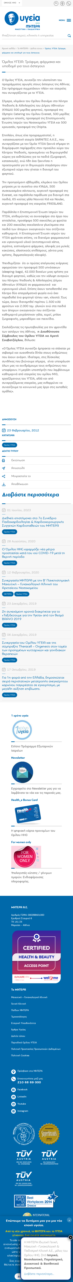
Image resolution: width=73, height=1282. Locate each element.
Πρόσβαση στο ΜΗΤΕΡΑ (30, 1071)
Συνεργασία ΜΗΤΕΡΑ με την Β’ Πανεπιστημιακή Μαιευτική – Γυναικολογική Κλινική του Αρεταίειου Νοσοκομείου (35, 584)
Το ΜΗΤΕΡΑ (22, 49)
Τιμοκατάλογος (19, 1017)
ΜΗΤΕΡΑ (8, 594)
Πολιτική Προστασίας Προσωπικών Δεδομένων (36, 1049)
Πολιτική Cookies (20, 1055)
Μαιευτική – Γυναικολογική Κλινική (29, 997)
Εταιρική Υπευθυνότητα (23, 1023)
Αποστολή (18, 468)
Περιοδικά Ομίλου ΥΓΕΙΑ (24, 1042)
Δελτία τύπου (36, 49)
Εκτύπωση (18, 460)
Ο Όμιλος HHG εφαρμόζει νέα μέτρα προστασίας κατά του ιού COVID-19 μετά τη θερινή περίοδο (33, 553)
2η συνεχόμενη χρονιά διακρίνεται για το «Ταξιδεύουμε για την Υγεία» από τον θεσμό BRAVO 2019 (33, 615)
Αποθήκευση (19, 484)
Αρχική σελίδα (8, 49)
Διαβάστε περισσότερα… (39, 1274)
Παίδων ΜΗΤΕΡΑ (20, 1010)
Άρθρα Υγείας (18, 1030)
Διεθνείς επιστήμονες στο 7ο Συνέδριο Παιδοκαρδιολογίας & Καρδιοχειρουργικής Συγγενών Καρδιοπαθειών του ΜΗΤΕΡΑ (33, 522)
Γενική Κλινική (18, 1004)
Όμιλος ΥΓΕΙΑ (9, 445)
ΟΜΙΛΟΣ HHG (10, 3)
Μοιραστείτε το (21, 476)
